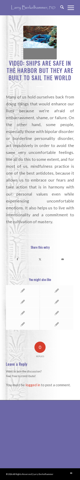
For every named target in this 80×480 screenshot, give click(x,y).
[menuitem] (60, 7)
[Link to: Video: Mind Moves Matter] (56, 313)
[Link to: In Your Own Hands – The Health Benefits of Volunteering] (22, 301)
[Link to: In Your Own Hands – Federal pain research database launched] (56, 324)
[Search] (60, 7)
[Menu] (69, 7)
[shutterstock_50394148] (40, 42)
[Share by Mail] (63, 259)
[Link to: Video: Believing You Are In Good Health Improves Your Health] (56, 290)
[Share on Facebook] (17, 259)
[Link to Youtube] (71, 473)
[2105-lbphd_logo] (33, 7)
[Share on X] (40, 259)
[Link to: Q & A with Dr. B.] (22, 313)
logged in (32, 385)
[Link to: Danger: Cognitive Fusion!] (22, 324)
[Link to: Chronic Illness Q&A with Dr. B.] (56, 301)
